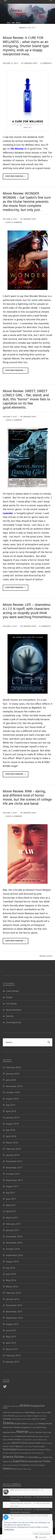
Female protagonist (21, 1427)
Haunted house (9, 1432)
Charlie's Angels (32, 1416)
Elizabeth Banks (21, 1423)
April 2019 (11, 1111)
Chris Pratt (42, 1416)
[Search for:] (27, 1042)
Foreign (33, 1427)
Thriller (46, 1461)
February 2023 (13, 1067)
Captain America (20, 1416)
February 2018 (13, 1148)
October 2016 (13, 1248)
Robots (47, 1450)
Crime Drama (26, 1419)
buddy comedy (41, 1412)
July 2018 (10, 1129)
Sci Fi (26, 1457)
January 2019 (12, 1117)
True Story (34, 1465)
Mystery (18, 1446)
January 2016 (12, 1299)
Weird (15, 1469)
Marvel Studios (34, 1443)
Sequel (40, 1457)
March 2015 (12, 1349)
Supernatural (34, 1461)
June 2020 (11, 1079)
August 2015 (12, 1324)
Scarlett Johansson (37, 1453)
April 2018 (11, 1136)
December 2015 (14, 1305)
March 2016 (12, 1286)
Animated (15, 1412)
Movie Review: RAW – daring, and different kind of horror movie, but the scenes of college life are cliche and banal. (27, 797)
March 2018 (12, 1142)
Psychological (10, 1449)
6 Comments (45, 626)
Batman (22, 1412)
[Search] (48, 1042)
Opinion (10, 1016)
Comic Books (12, 990)
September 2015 (14, 1317)
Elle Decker (15, 1515)
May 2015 (11, 1336)
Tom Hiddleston (24, 1465)
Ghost (39, 1427)
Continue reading (13, 177)
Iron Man (11, 1436)
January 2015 (12, 1361)
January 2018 (12, 1154)
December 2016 (14, 1236)
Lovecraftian (7, 1443)
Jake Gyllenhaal (29, 1436)
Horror (22, 1431)
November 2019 (14, 1086)
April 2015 (11, 1342)
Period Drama (27, 1446)
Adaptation (38, 1405)
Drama (8, 1423)
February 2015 (13, 1355)
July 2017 (10, 1192)
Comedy (7, 1418)
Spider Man (47, 1457)
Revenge (27, 1449)
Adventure (7, 1412)
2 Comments (46, 63)
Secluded (33, 1457)
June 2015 (11, 1330)
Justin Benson (39, 1436)
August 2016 (12, 1261)
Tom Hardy (14, 1465)
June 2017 (11, 1198)
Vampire (42, 1465)
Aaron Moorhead (13, 1406)
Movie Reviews (13, 1009)
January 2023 (12, 1073)
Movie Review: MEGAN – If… (31, 1489)
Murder (12, 1446)
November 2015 (14, 1311)
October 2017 (13, 1173)
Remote (20, 1449)
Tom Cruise (6, 1465)
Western (21, 1469)
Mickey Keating (46, 1443)
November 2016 (14, 1242)
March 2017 (12, 1217)
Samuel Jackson (25, 1453)
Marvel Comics (20, 1442)
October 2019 (13, 1092)
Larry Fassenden (26, 1440)
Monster (6, 1446)
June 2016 (11, 1273)
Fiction (9, 997)
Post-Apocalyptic (39, 1446)
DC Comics (41, 1419)
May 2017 (11, 1205)
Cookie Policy (9, 1529)
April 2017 (11, 1211)
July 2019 (10, 1104)
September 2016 (14, 1255)
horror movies (35, 1432)
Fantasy (41, 1423)
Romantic (6, 1453)
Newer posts (46, 955)
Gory (44, 1427)
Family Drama (32, 1424)
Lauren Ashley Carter (40, 1440)
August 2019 (12, 1098)
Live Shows (11, 1003)
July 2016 (10, 1267)
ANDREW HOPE (30, 63)
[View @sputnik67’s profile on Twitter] (5, 1386)
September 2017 (14, 1180)
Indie (44, 1432)
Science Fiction (13, 1457)
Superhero (20, 1461)
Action (25, 1405)
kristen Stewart (14, 1439)
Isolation (18, 1436)
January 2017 (12, 1230)
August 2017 (12, 1186)
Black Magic (30, 1412)
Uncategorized (13, 1022)
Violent (7, 1468)
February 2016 (13, 1292)
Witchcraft (27, 1469)
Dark (34, 1419)
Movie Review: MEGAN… (21, 1497)
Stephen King (7, 1461)
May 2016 (11, 1280)
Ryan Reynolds (15, 1453)
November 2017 (14, 1167)
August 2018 (12, 1123)
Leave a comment (14, 222)
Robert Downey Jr (38, 1450)
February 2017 (13, 1223)
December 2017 (14, 1161)
